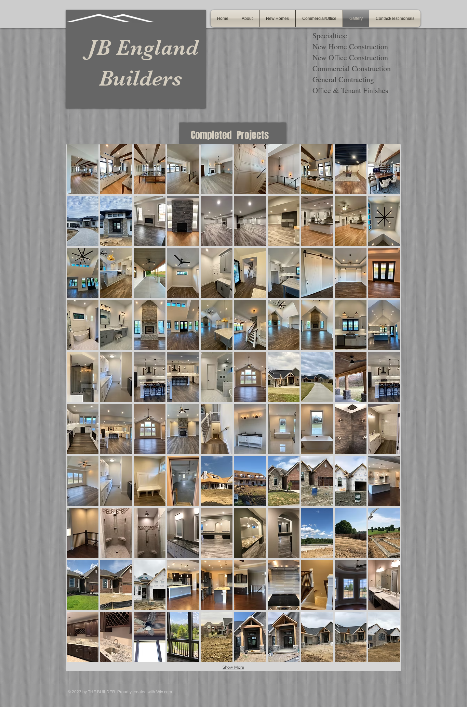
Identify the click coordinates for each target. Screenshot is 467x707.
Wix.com (164, 692)
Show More (233, 667)
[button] (82, 169)
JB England (135, 47)
